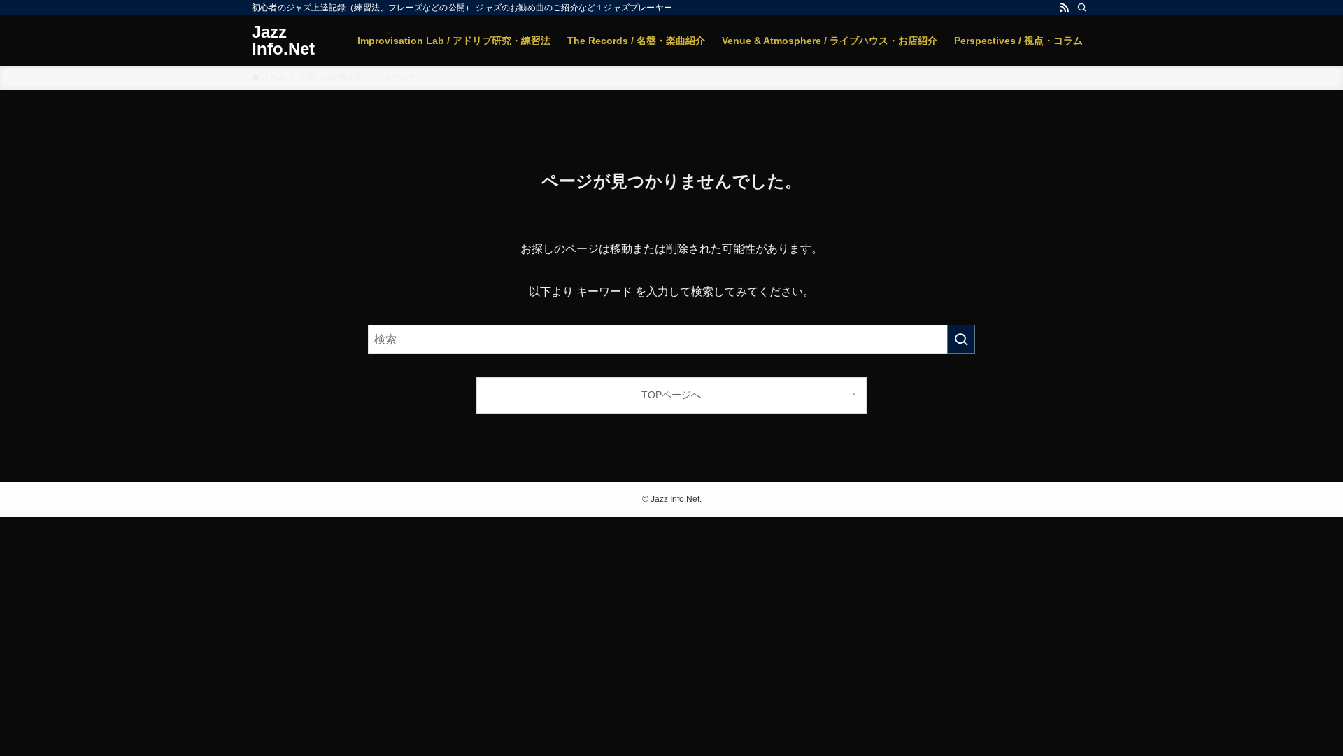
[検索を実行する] (961, 339)
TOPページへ (671, 394)
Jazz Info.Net (283, 40)
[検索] (1082, 7)
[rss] (1064, 7)
